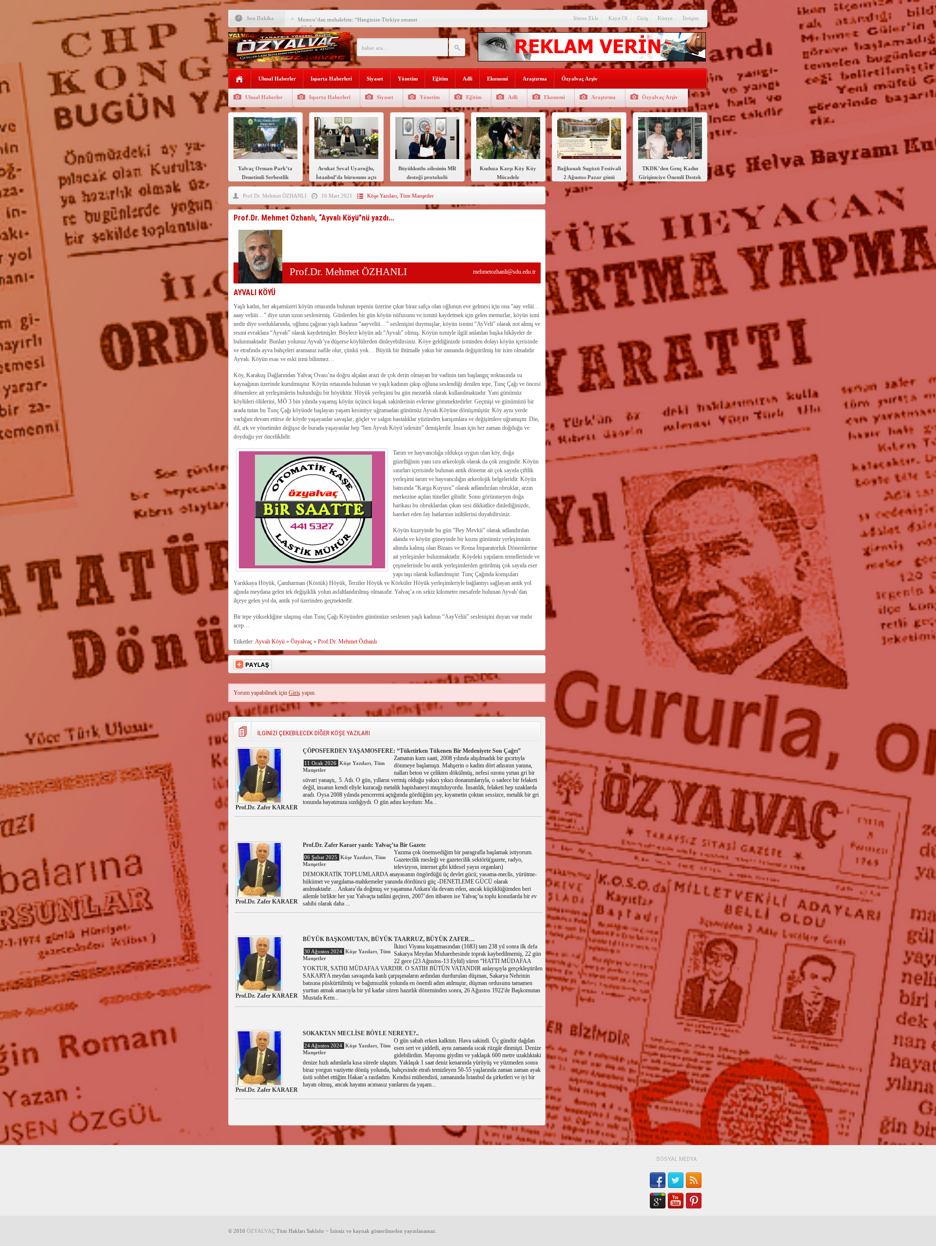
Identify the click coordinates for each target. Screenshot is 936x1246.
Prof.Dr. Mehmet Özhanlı (347, 641)
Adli (467, 78)
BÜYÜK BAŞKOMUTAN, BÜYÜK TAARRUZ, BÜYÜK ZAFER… (389, 939)
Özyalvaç (301, 641)
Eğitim (440, 78)
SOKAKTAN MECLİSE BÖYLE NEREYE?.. (361, 1033)
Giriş (642, 18)
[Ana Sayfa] (239, 79)
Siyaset (375, 78)
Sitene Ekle (586, 18)
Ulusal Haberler (277, 78)
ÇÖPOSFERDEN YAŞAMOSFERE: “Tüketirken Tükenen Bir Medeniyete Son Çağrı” (412, 750)
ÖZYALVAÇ (261, 1231)
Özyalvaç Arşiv (580, 78)
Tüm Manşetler (417, 196)
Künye (665, 18)
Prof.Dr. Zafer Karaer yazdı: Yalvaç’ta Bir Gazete (364, 845)
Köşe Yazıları (382, 196)
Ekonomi (497, 78)
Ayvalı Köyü (270, 641)
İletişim (690, 18)
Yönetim (408, 78)
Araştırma (535, 78)
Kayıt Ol (617, 18)
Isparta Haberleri (331, 78)
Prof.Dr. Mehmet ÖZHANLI (275, 196)
